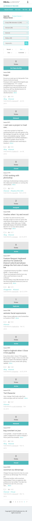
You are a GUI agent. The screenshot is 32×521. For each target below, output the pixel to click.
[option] (8, 10)
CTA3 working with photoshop (11, 176)
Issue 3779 (6, 173)
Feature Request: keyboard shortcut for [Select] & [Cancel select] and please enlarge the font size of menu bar (15, 263)
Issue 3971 (6, 122)
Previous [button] (2, 9)
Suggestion (7, 289)
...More (15, 93)
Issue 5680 (6, 72)
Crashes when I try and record (15, 214)
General (11, 99)
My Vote (25, 9)
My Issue (17, 9)
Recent (9, 49)
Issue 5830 (6, 467)
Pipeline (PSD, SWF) (17, 191)
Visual (13, 492)
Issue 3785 (6, 310)
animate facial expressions (14, 313)
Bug (5, 99)
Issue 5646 (6, 212)
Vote (8, 52)
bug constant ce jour (12, 430)
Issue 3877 (6, 256)
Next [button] (29, 9)
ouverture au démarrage (13, 470)
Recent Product (9, 9)
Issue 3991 (6, 348)
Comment (21, 52)
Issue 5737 (6, 428)
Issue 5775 (6, 390)
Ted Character (9, 393)
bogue (6, 75)
